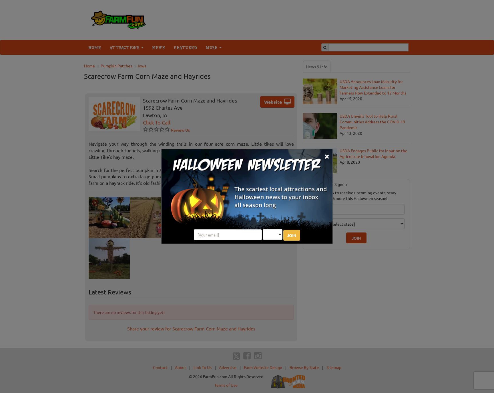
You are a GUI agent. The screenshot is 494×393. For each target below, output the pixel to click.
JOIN (291, 235)
